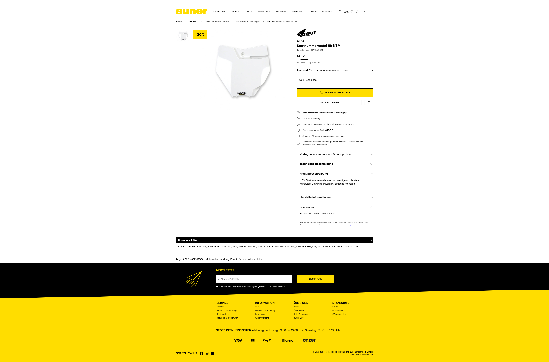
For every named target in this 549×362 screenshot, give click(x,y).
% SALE (312, 11)
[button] (6, 355)
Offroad (219, 11)
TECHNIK (193, 21)
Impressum (260, 314)
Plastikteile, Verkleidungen (248, 21)
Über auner (299, 310)
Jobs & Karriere (301, 314)
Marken (297, 11)
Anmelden (315, 279)
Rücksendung (223, 314)
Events (327, 11)
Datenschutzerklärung (265, 310)
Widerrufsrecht (262, 317)
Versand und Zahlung (227, 310)
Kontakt (220, 306)
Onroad (236, 11)
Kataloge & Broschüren (227, 317)
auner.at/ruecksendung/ (342, 225)
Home (179, 21)
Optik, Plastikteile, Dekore (217, 21)
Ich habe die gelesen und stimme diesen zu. (252, 286)
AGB (257, 306)
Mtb (249, 11)
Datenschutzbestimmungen (244, 286)
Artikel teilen (329, 102)
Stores (335, 306)
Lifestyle (264, 11)
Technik (281, 11)
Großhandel (337, 310)
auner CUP (299, 317)
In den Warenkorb (337, 92)
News (296, 306)
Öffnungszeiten (339, 314)
